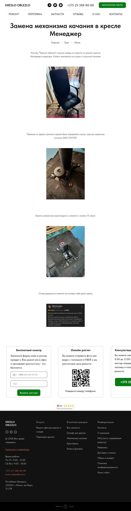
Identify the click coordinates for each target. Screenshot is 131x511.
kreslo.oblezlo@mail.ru (15, 474)
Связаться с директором (17, 449)
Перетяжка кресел (45, 437)
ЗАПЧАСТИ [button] (57, 14)
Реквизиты (102, 447)
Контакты (101, 427)
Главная (55, 42)
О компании (103, 433)
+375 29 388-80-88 (80, 5)
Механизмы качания (77, 438)
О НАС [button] (96, 14)
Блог (66, 42)
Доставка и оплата (106, 452)
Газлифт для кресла (76, 433)
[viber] (55, 5)
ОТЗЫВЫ (78, 14)
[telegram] (49, 5)
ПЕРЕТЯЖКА (35, 14)
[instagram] (61, 5)
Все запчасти (73, 427)
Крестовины (72, 443)
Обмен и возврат (105, 458)
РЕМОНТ (14, 14)
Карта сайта (103, 472)
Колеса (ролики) (75, 448)
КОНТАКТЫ (115, 14)
